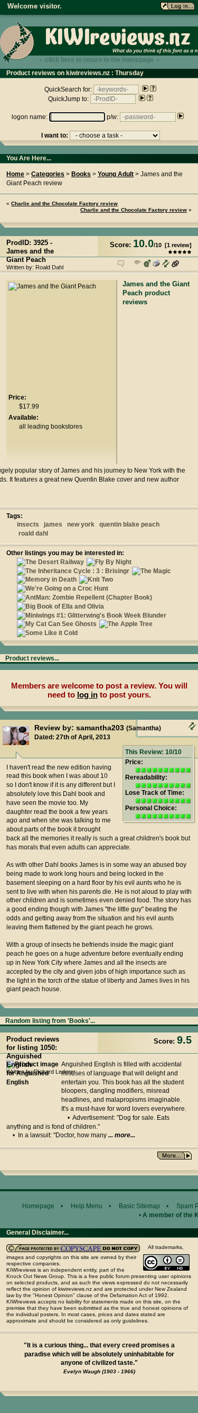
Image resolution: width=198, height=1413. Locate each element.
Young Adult (116, 174)
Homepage (38, 1206)
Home (15, 174)
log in (87, 694)
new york (81, 524)
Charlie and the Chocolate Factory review (64, 203)
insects (28, 524)
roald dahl (33, 533)
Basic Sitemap (139, 1206)
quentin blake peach (129, 524)
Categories (47, 174)
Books (81, 174)
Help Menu (86, 1206)
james (53, 524)
